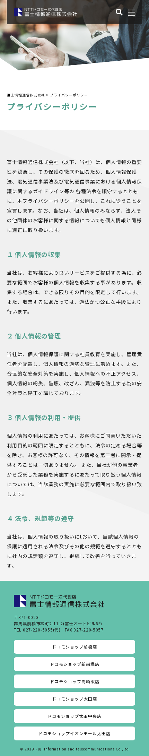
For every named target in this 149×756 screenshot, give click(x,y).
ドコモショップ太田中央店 (74, 716)
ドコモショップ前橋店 (74, 647)
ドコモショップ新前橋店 (74, 664)
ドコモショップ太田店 (74, 699)
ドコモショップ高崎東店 (74, 681)
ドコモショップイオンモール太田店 (74, 733)
